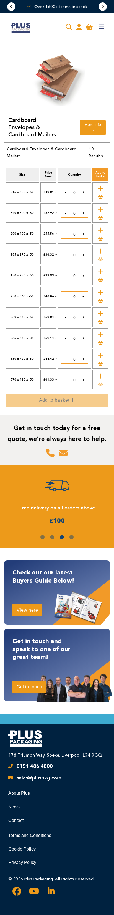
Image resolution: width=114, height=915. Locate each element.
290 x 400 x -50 (22, 234)
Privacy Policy (22, 862)
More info (92, 124)
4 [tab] (71, 537)
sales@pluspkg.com (39, 777)
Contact (16, 820)
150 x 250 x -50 (22, 275)
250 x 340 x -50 (22, 317)
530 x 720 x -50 (22, 359)
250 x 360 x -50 (22, 296)
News (14, 806)
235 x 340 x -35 (22, 338)
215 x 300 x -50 (22, 192)
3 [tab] (62, 537)
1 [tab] (42, 537)
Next (102, 6)
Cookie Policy (22, 849)
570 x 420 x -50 (22, 380)
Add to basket (61, 402)
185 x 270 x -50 (22, 254)
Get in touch (29, 686)
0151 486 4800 (35, 766)
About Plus (19, 793)
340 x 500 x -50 (22, 213)
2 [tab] (52, 537)
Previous (11, 6)
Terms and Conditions (29, 835)
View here (27, 610)
